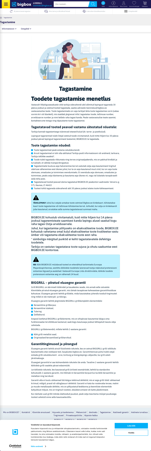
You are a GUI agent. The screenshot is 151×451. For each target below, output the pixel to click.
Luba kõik (131, 426)
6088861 (37, 3)
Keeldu (131, 433)
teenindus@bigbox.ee (42, 5)
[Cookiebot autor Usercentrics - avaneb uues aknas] (15, 446)
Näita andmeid (37, 446)
